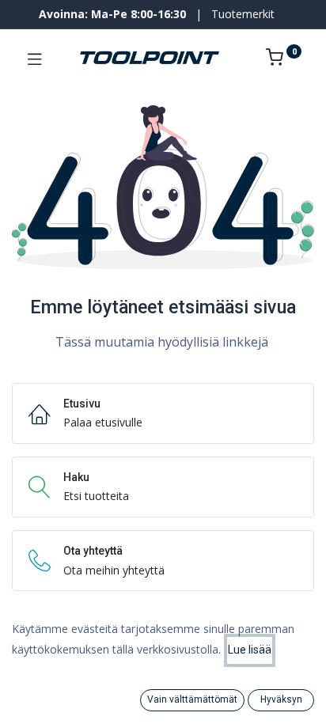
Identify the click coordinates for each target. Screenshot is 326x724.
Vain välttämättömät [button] (192, 699)
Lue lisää (249, 649)
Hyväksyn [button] (281, 699)
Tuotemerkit (243, 13)
